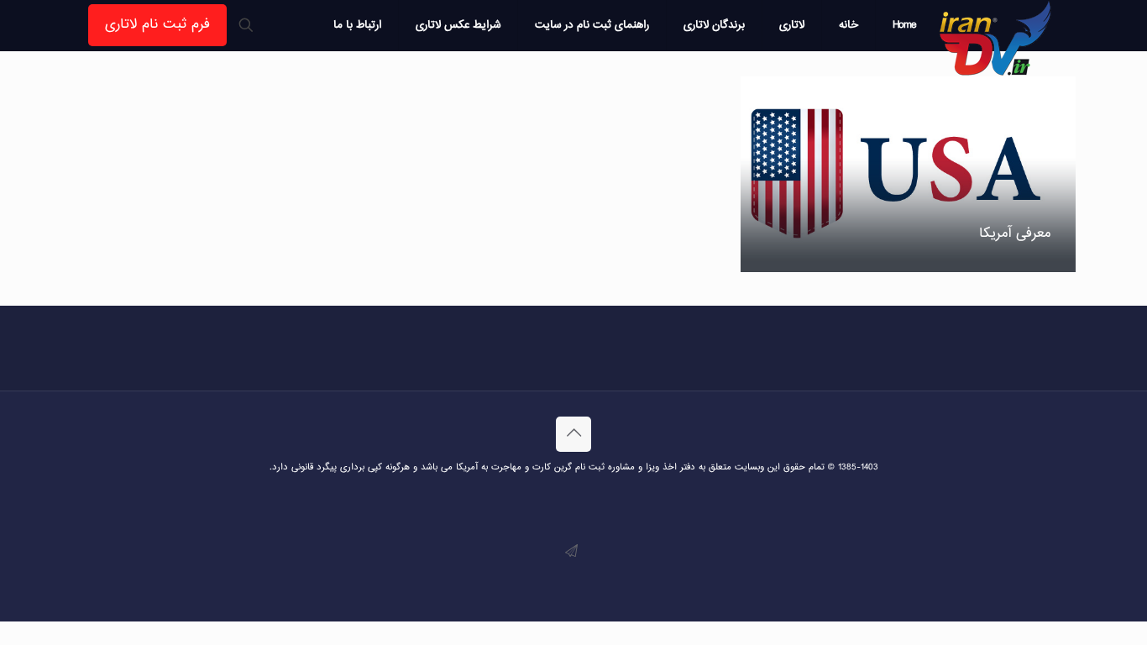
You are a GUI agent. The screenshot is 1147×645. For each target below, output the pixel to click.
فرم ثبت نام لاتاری (157, 25)
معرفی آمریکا (1014, 234)
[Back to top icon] (573, 434)
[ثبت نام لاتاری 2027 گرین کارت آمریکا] (996, 38)
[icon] (571, 552)
